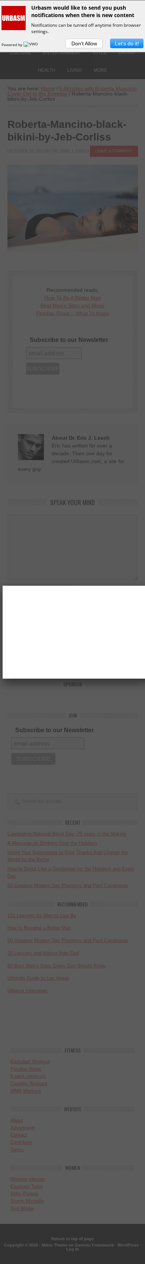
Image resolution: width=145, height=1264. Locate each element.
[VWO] (31, 44)
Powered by (12, 44)
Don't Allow (84, 43)
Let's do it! (127, 43)
